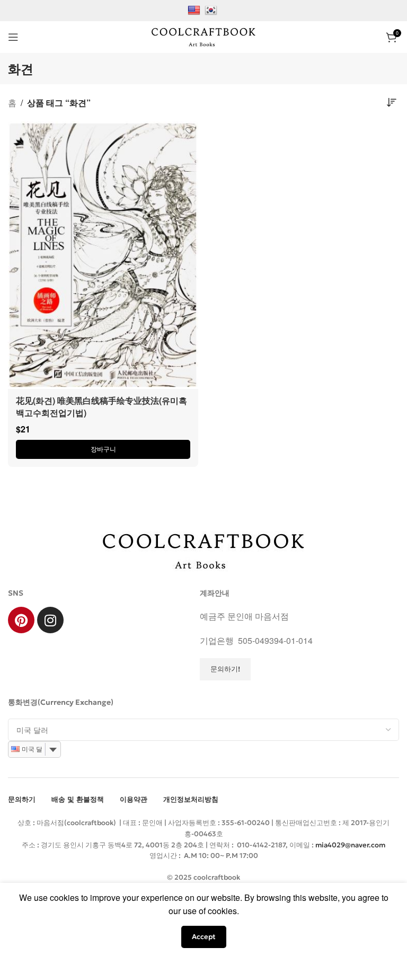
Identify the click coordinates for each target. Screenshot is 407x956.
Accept (204, 936)
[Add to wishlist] (189, 130)
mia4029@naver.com (350, 844)
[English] (195, 9)
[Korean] (212, 9)
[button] (103, 449)
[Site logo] (203, 36)
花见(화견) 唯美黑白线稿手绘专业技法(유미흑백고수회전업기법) (101, 406)
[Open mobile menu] (13, 37)
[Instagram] (50, 620)
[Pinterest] (21, 620)
